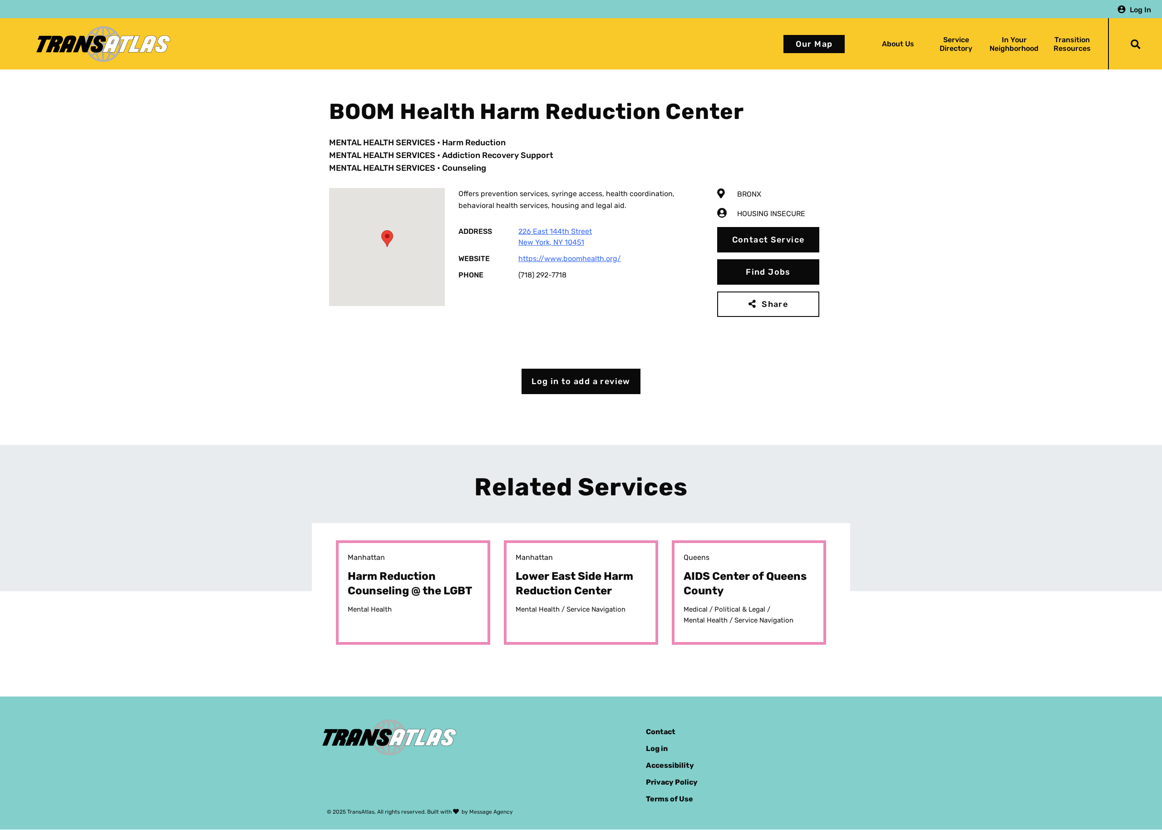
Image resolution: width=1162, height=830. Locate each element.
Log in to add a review (581, 381)
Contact (660, 731)
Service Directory (956, 44)
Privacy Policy (672, 782)
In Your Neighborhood (1014, 44)
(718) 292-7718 (542, 275)
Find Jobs (768, 272)
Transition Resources (1072, 44)
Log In (1140, 9)
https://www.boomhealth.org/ (569, 258)
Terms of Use (669, 799)
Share (775, 304)
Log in (657, 748)
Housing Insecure (771, 213)
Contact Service (768, 240)
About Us (898, 44)
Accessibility (670, 765)
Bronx (749, 194)
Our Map (814, 44)
